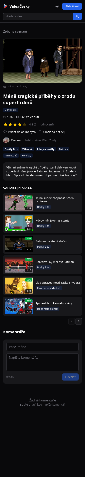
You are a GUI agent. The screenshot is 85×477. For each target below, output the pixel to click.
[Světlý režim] (57, 6)
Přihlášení (72, 6)
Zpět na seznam (15, 31)
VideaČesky (19, 6)
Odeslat (70, 377)
